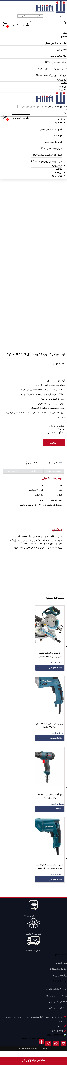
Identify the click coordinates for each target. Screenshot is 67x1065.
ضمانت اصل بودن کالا (33, 915)
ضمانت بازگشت (33, 934)
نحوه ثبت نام (60, 963)
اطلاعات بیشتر (55, 667)
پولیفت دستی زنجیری (56, 995)
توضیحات (12, 471)
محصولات (62, 36)
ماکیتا (40, 485)
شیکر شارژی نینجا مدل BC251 (52, 69)
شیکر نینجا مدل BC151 (56, 62)
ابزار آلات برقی (33, 463)
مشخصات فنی (54, 471)
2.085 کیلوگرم (36, 490)
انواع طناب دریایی (58, 56)
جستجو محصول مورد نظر (55, 16)
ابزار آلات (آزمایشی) (50, 463)
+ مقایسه (53, 443)
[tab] (54, 471)
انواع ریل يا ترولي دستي (56, 43)
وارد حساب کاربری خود (30, 547)
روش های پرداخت (58, 975)
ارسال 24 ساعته (33, 950)
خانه (65, 33)
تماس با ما (62, 90)
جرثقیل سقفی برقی (58, 1007)
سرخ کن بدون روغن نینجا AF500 (51, 75)
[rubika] (41, 1044)
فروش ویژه (62, 79)
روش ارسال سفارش (58, 969)
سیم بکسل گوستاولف (56, 989)
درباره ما (63, 86)
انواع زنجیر (62, 49)
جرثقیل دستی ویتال (57, 1001)
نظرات (33, 471)
